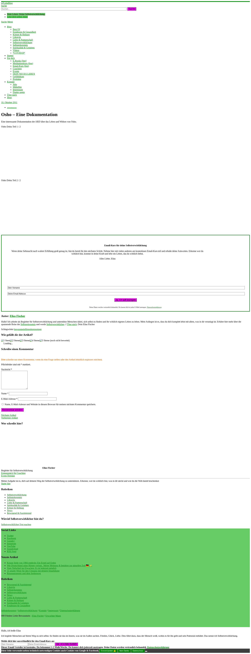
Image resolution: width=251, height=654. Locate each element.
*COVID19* (19, 53)
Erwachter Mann (53, 616)
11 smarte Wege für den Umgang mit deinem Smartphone (33, 571)
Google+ (11, 541)
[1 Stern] (5, 340)
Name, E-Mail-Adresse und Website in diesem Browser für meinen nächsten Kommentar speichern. (50, 404)
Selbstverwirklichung (22, 42)
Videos (16, 50)
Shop (9, 97)
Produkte (17, 79)
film (27, 329)
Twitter (10, 535)
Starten (10, 55)
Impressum (18, 89)
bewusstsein (19, 329)
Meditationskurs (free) (23, 63)
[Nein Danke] (146, 651)
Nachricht (6, 369)
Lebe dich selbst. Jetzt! (17, 17)
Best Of (16, 29)
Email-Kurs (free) (21, 66)
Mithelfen (17, 87)
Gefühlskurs (18, 76)
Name (4, 393)
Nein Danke (124, 651)
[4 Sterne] (35, 340)
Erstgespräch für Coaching (13, 473)
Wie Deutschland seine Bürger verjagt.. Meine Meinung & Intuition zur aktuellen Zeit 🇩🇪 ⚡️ (49, 565)
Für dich (11, 58)
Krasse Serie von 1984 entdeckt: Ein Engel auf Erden (31, 563)
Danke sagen (19, 92)
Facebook (11, 538)
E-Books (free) (19, 61)
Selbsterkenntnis (20, 45)
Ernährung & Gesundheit (24, 32)
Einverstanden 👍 (108, 651)
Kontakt (10, 82)
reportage (37, 329)
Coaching (17, 68)
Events (16, 71)
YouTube (11, 546)
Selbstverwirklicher (55, 324)
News (9, 510)
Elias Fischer (17, 316)
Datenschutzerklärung (154, 307)
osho (31, 329)
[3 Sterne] (25, 340)
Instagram (11, 543)
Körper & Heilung (21, 34)
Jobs (15, 84)
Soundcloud (12, 549)
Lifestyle (17, 37)
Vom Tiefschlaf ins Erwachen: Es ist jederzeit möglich (31, 568)
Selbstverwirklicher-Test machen (16, 524)
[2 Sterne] (15, 340)
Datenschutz (138, 651)
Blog (9, 26)
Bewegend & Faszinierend (19, 513)
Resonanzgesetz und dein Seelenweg (24, 573)
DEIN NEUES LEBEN (24, 74)
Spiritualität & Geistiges (24, 47)
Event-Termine (8, 475)
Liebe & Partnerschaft (23, 40)
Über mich (12, 95)
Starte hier (5, 483)
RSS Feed (11, 551)
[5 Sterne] (45, 340)
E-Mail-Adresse (9, 399)
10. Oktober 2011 (9, 102)
